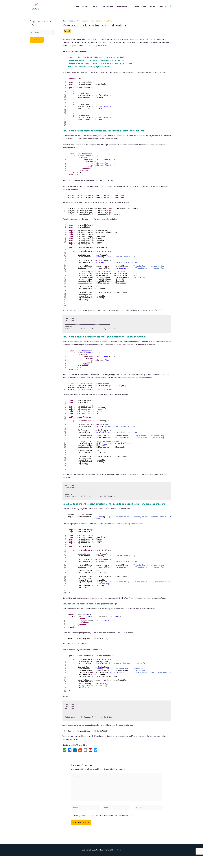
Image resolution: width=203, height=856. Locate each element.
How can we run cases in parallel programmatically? (89, 66)
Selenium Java (107, 6)
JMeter (152, 6)
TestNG (95, 6)
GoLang (85, 6)
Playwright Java (140, 6)
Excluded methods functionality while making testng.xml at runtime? (96, 60)
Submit (36, 40)
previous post (100, 39)
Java (77, 6)
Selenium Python (123, 6)
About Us (162, 6)
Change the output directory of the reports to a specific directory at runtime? (100, 63)
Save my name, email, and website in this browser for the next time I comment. (105, 815)
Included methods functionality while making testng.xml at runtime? (96, 57)
